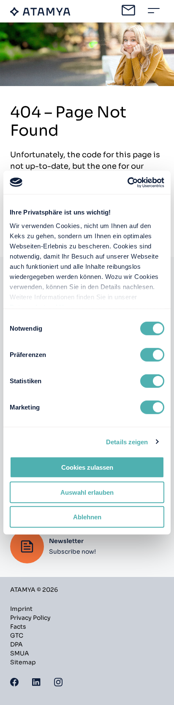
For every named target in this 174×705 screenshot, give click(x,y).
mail (128, 10)
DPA (16, 644)
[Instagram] (58, 681)
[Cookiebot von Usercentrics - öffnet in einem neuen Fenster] (127, 182)
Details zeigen (127, 441)
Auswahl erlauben (87, 492)
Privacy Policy (30, 617)
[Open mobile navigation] (154, 11)
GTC (16, 635)
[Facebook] (14, 681)
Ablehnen (87, 517)
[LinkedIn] (36, 681)
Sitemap (23, 662)
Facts (18, 626)
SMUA (19, 653)
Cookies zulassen (87, 467)
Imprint (21, 609)
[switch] (152, 355)
